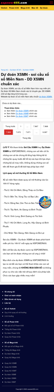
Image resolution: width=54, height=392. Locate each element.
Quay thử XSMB (11, 363)
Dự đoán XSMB (22, 113)
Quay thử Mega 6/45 (12, 357)
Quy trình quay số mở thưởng (15, 312)
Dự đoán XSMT (10, 382)
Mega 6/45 (25, 7)
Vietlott (4, 7)
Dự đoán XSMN (22, 110)
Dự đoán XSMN (10, 378)
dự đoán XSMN (45, 96)
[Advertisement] (27, 39)
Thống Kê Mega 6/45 (12, 350)
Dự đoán (44, 7)
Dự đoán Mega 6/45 (12, 354)
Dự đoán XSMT (22, 116)
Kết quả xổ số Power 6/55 (14, 325)
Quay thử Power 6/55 (12, 337)
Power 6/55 (14, 7)
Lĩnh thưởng (9, 316)
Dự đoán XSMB (10, 374)
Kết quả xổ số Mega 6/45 (14, 346)
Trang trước (10, 126)
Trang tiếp (27, 138)
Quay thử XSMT (11, 371)
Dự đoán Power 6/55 (12, 333)
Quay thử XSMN (11, 367)
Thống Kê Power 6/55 (13, 329)
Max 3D (35, 7)
